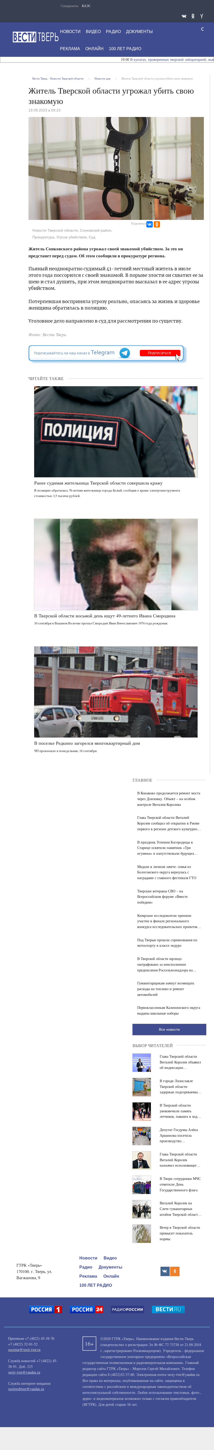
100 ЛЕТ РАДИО (125, 49)
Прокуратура (43, 237)
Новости (70, 31)
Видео (93, 31)
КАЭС (86, 6)
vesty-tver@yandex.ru (24, 1372)
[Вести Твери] (35, 37)
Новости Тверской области (55, 230)
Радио (113, 31)
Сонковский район (95, 230)
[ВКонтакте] (149, 224)
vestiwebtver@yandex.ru (26, 1388)
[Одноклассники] (157, 224)
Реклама (70, 49)
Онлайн (94, 49)
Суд (92, 237)
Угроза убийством (71, 237)
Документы (139, 31)
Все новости (169, 1029)
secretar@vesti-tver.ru (24, 1349)
